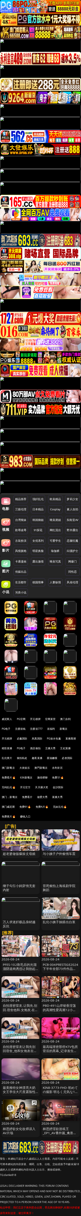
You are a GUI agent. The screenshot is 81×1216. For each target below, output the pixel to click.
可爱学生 (55, 541)
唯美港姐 (55, 520)
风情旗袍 (21, 551)
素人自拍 (72, 509)
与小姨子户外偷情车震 (59, 853)
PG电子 (6, 729)
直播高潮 (70, 738)
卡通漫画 (21, 561)
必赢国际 (22, 738)
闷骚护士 (72, 551)
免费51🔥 (58, 777)
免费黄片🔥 (9, 816)
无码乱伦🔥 (9, 787)
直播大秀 (57, 797)
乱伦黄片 (7, 758)
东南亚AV (72, 520)
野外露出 (72, 530)
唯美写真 (55, 561)
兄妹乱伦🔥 (60, 807)
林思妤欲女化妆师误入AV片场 (19, 1131)
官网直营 (50, 719)
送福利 (51, 729)
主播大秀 (50, 748)
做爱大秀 (42, 797)
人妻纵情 (55, 582)
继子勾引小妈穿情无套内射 (19, 888)
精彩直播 (7, 748)
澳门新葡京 (8, 768)
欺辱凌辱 (21, 530)
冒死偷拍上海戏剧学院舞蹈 (59, 888)
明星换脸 (38, 551)
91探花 (38, 530)
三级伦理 (21, 509)
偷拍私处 (22, 758)
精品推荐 (21, 499)
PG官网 (21, 719)
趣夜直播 (37, 758)
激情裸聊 (42, 777)
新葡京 (63, 729)
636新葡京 (26, 777)
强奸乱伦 (38, 499)
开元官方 (25, 787)
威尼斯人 (7, 719)
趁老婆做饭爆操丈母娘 (19, 853)
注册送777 (36, 729)
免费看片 (27, 797)
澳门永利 (65, 719)
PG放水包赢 (54, 738)
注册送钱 (20, 729)
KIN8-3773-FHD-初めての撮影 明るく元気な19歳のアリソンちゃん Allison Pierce (60, 1093)
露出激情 (38, 561)
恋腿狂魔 (72, 541)
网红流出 (55, 530)
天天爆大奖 (41, 787)
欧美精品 (55, 499)
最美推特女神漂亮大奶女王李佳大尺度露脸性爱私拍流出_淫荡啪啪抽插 (20, 1093)
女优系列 (38, 541)
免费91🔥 (25, 807)
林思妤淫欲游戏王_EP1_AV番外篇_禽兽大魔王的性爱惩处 (60, 1133)
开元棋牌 (35, 719)
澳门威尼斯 (8, 807)
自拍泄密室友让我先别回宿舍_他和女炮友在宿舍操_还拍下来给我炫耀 (20, 1050)
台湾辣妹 (21, 520)
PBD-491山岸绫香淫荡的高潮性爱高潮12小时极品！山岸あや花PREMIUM (59, 1011)
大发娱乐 (24, 768)
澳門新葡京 (41, 768)
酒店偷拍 (35, 748)
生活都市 (21, 582)
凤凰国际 (37, 738)
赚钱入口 (25, 816)
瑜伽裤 (55, 551)
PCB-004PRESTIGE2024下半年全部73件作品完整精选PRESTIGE (60, 968)
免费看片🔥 (9, 777)
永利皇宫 (57, 768)
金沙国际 (58, 787)
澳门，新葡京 (9, 797)
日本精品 (38, 509)
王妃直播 (65, 748)
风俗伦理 (72, 582)
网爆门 (72, 561)
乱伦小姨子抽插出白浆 (59, 922)
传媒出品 (21, 572)
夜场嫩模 (52, 758)
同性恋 (72, 572)
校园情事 (38, 582)
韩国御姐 (38, 520)
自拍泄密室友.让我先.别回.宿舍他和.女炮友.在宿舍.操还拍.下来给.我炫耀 (20, 1009)
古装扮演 (21, 541)
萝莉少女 (72, 499)
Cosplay (55, 509)
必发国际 (67, 758)
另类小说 (21, 592)
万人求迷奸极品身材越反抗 (19, 924)
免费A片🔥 (42, 807)
